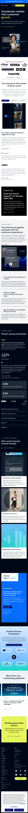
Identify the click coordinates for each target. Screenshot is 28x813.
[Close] (25, 792)
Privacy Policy (22, 803)
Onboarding (3, 769)
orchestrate (14, 100)
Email (16, 753)
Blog (2, 781)
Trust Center (17, 760)
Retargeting (3, 772)
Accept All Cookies (19, 810)
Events (2, 782)
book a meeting (20, 5)
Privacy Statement (18, 764)
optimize (22, 100)
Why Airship (3, 750)
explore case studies (13, 77)
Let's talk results (7, 26)
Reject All (9, 810)
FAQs (2, 753)
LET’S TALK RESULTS (13, 736)
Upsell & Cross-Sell (4, 770)
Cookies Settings (17, 767)
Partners (2, 785)
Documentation (4, 787)
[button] (14, 345)
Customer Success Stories (5, 784)
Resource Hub (3, 779)
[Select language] (13, 5)
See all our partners (13, 645)
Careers (2, 754)
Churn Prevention (4, 773)
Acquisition (3, 767)
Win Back (3, 775)
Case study (14, 403)
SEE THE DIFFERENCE (7, 448)
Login (20, 778)
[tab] (12, 620)
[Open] (26, 5)
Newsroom (3, 751)
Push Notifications (18, 750)
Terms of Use (17, 761)
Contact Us (3, 760)
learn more (4, 148)
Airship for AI (3, 756)
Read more (7, 607)
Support (2, 788)
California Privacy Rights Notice (20, 766)
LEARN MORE (4, 359)
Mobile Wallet (17, 754)
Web (15, 757)
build (5, 100)
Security (16, 763)
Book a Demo (3, 763)
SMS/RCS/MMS (17, 751)
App (15, 756)
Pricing (2, 761)
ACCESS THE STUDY (8, 212)
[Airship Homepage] (4, 5)
